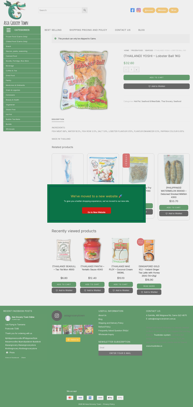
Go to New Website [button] (96, 212)
